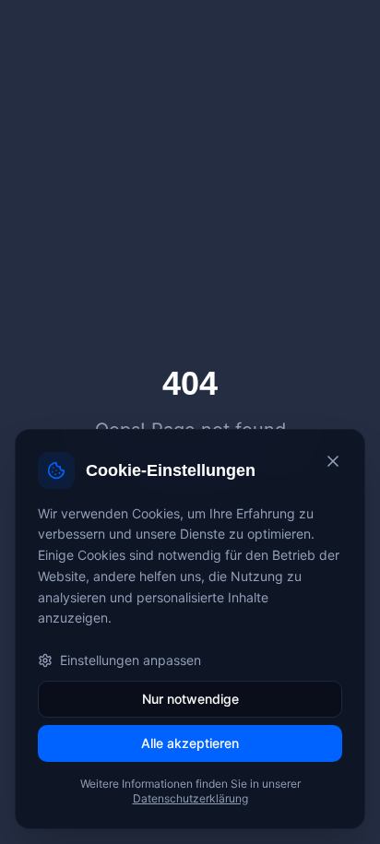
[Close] (333, 461)
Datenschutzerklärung (190, 798)
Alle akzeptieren (190, 743)
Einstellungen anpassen (130, 660)
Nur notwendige (190, 699)
